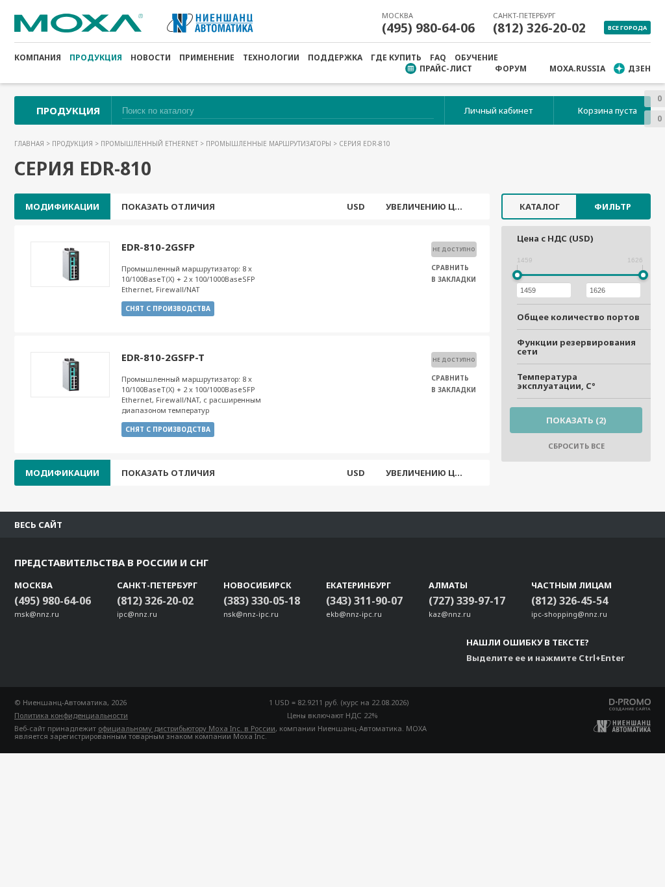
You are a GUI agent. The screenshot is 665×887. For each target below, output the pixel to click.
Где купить (396, 57)
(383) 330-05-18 (261, 600)
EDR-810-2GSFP (158, 246)
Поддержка (335, 57)
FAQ (438, 57)
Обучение (476, 57)
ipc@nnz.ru (137, 614)
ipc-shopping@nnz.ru (569, 614)
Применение (206, 57)
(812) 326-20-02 (539, 27)
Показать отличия (168, 206)
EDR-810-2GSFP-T (163, 357)
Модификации (62, 206)
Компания (37, 57)
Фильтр (612, 206)
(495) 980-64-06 (428, 27)
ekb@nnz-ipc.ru (354, 614)
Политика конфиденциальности (71, 715)
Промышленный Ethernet (150, 143)
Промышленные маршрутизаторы (269, 143)
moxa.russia (577, 68)
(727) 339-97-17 (467, 600)
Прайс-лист (446, 68)
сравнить (450, 267)
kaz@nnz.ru (450, 614)
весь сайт (38, 525)
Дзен (639, 68)
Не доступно (454, 249)
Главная (30, 143)
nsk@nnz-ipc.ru (251, 614)
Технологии (271, 57)
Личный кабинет (498, 110)
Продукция (95, 57)
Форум (511, 68)
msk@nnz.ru (36, 614)
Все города (627, 27)
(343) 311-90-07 (364, 600)
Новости (151, 57)
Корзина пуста (607, 110)
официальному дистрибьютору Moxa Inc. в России (186, 728)
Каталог (540, 206)
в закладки (453, 279)
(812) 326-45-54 (569, 600)
